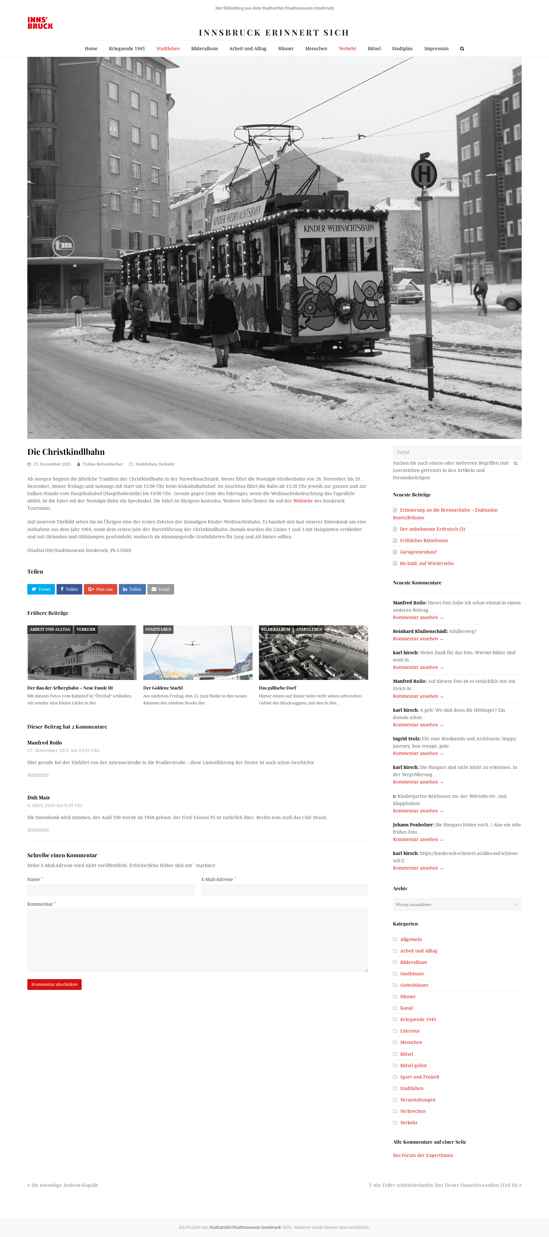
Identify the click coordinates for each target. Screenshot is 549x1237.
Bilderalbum (275, 629)
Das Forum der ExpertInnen (423, 1155)
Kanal (406, 1008)
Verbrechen (413, 1111)
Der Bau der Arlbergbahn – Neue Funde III (70, 688)
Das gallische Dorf (277, 688)
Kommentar (41, 904)
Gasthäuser (412, 973)
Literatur (410, 1030)
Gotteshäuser (414, 985)
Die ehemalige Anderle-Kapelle (64, 1185)
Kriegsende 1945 (418, 1019)
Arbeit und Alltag (50, 629)
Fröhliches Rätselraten (424, 540)
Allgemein (411, 939)
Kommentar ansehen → (418, 617)
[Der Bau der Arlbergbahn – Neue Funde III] (82, 652)
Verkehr (166, 464)
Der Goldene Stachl (163, 688)
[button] (41, 589)
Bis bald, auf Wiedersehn (427, 563)
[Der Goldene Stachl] (198, 652)
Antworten (38, 774)
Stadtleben (146, 464)
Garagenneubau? (418, 552)
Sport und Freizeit (419, 1076)
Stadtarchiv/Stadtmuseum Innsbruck (245, 1227)
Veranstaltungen (418, 1099)
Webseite (303, 500)
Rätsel (406, 1054)
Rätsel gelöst (413, 1065)
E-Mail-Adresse (218, 879)
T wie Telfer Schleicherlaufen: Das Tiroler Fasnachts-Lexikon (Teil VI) (443, 1185)
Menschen (411, 1042)
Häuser (408, 996)
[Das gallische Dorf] (313, 652)
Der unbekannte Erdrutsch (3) (432, 529)
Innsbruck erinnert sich (274, 32)
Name (35, 879)
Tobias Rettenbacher (103, 464)
